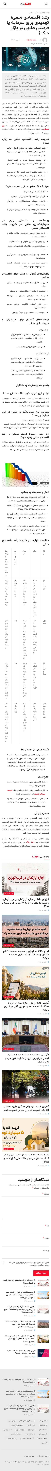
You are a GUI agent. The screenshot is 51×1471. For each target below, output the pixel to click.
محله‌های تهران (30, 1434)
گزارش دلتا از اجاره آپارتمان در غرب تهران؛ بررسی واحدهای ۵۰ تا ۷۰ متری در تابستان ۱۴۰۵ (25, 903)
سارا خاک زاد (31, 40)
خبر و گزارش (33, 12)
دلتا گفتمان (43, 1430)
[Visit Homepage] (26, 4)
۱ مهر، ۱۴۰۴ (15, 40)
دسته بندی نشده (17, 1425)
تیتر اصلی (11, 1421)
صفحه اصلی (44, 12)
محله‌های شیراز (16, 1434)
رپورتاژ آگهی (20, 1430)
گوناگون (44, 1443)
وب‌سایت (45, 1250)
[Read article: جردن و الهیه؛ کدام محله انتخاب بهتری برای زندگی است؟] (43, 1353)
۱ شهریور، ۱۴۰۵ (42, 910)
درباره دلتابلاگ (43, 1456)
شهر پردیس (8, 1430)
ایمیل (46, 1238)
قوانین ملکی (43, 1434)
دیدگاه (45, 1193)
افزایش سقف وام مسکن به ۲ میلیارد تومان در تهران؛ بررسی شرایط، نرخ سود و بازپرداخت (27, 1058)
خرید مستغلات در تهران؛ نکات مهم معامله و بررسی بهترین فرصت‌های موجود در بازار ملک (20, 1295)
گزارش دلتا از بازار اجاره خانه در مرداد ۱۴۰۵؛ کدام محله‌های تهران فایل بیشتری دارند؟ (26, 1006)
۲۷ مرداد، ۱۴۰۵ (42, 1114)
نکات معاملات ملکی (27, 1438)
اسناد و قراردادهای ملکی (27, 1421)
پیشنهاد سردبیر (12, 1438)
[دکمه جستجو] (5, 4)
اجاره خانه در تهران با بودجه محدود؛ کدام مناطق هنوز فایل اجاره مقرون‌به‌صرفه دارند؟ (26, 954)
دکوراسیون (31, 1430)
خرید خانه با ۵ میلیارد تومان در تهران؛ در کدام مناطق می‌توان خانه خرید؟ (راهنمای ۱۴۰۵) (26, 1158)
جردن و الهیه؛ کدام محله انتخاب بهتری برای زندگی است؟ (21, 1352)
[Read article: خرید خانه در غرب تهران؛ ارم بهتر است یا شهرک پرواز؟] (43, 1283)
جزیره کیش (43, 1425)
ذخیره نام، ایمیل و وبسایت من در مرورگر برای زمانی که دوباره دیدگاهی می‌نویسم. (29, 1264)
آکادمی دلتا (43, 1421)
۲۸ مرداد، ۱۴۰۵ (42, 1014)
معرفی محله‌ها (42, 1438)
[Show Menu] (46, 4)
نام (47, 1225)
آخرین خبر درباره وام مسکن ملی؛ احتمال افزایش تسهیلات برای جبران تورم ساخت (26, 1108)
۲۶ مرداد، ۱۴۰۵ (42, 1166)
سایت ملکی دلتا (11, 1462)
